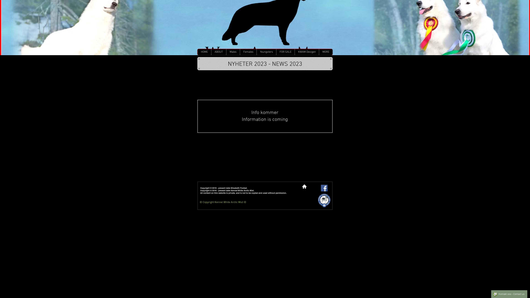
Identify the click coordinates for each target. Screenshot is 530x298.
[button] (218, 52)
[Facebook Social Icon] (324, 188)
